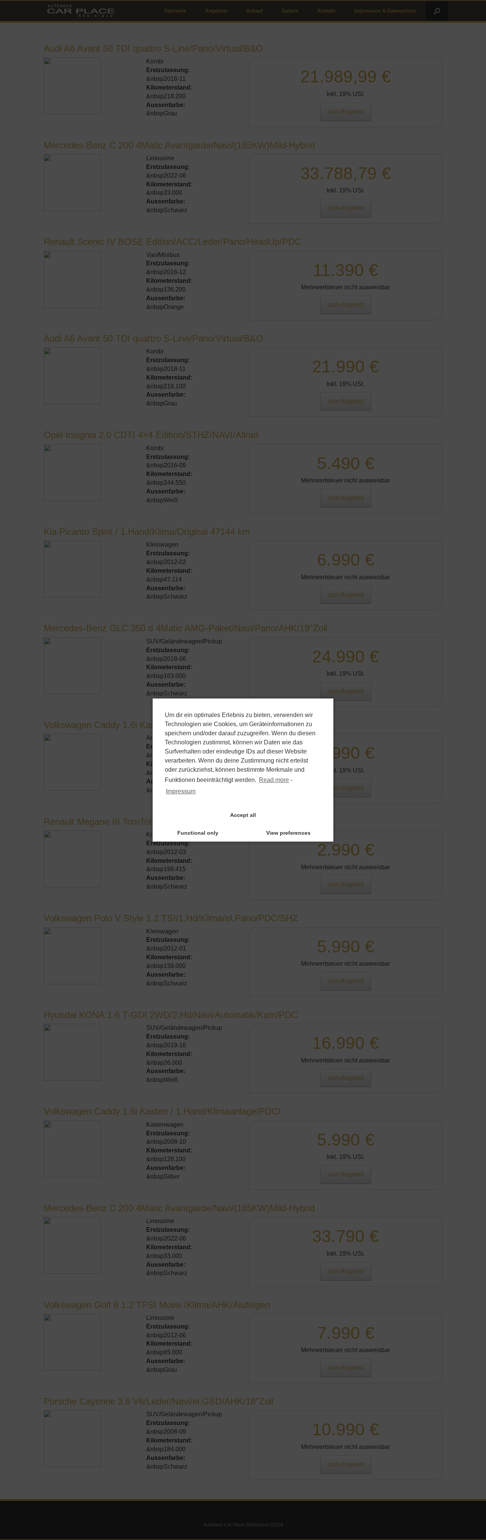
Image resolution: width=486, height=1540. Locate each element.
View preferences (288, 833)
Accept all (243, 815)
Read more (274, 780)
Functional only (197, 833)
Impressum (181, 791)
